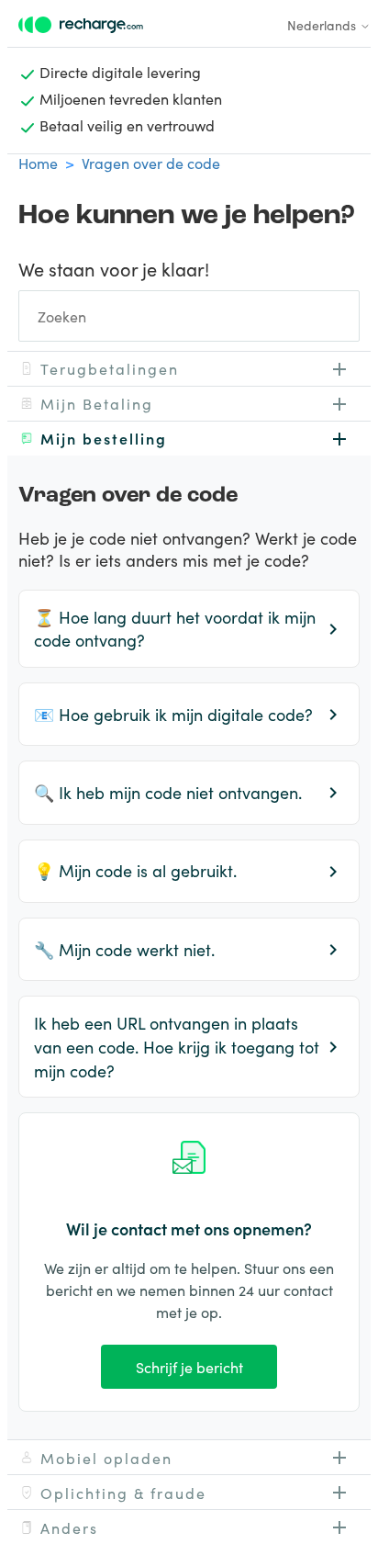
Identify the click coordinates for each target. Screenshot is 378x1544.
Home (38, 162)
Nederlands (323, 25)
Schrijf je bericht (189, 1367)
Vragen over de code (151, 162)
